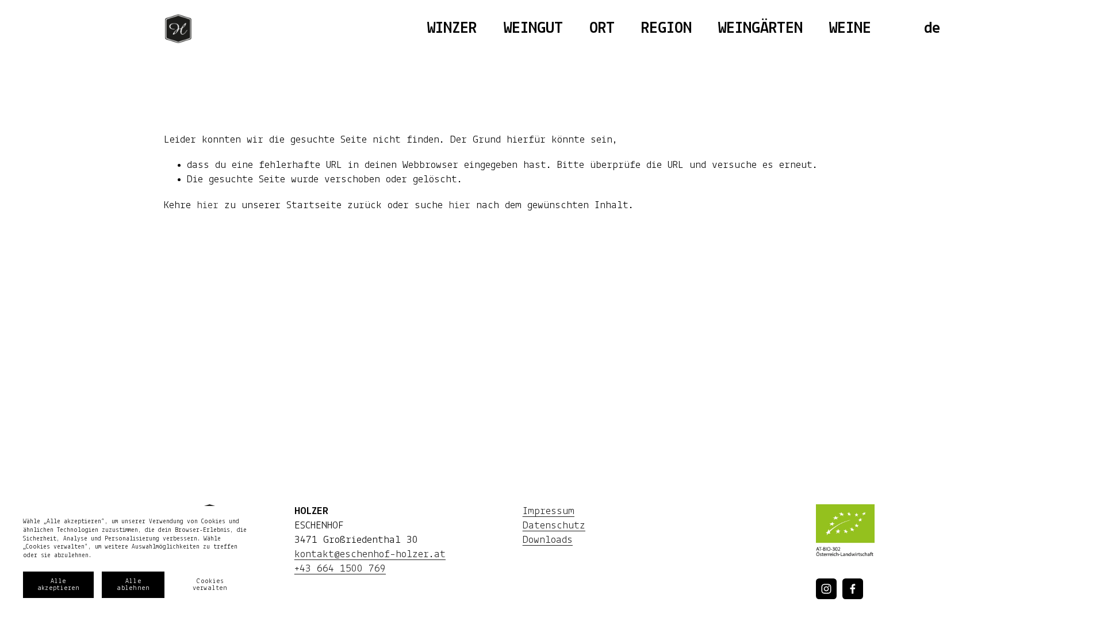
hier (207, 205)
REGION (666, 28)
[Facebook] (852, 588)
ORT (602, 28)
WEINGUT (533, 28)
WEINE (850, 28)
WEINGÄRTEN (760, 28)
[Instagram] (826, 588)
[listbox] (932, 28)
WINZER (452, 28)
